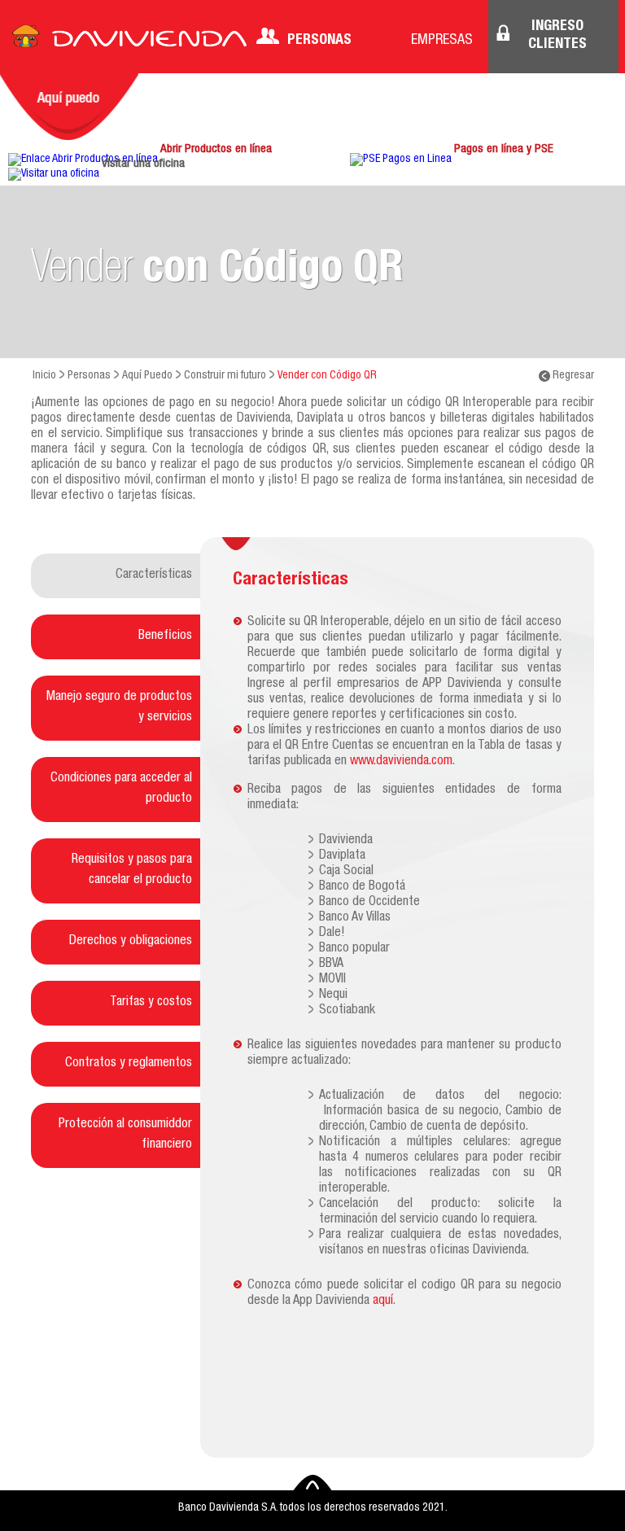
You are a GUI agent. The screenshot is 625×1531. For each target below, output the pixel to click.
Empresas (442, 40)
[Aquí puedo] (69, 106)
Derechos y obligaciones (130, 941)
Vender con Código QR (327, 376)
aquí (383, 1301)
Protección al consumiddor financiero (125, 1135)
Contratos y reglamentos (128, 1063)
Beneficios (165, 636)
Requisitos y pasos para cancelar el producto (132, 870)
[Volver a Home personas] (129, 40)
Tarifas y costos (151, 1002)
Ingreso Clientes (557, 36)
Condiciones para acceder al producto (121, 789)
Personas (319, 40)
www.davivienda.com (401, 761)
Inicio (44, 376)
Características (154, 575)
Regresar (572, 376)
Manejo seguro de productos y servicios (119, 707)
